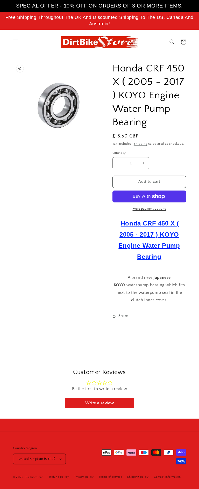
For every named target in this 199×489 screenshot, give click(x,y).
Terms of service (110, 476)
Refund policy (59, 476)
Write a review (99, 403)
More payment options (149, 208)
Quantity (119, 153)
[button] (15, 42)
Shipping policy (138, 476)
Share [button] (123, 316)
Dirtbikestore (34, 477)
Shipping (140, 143)
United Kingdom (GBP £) (36, 459)
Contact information (167, 476)
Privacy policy (84, 476)
